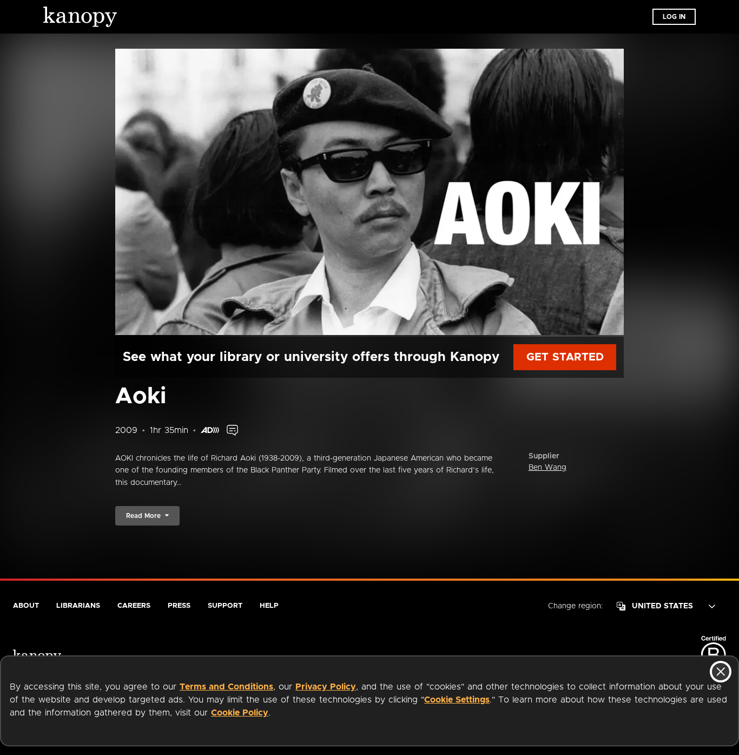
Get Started (565, 357)
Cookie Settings (457, 699)
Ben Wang (547, 467)
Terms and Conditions (226, 686)
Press (179, 605)
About (26, 605)
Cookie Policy (239, 712)
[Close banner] (720, 671)
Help (269, 605)
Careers (133, 605)
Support (225, 605)
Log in (674, 17)
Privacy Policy (325, 686)
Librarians (78, 605)
